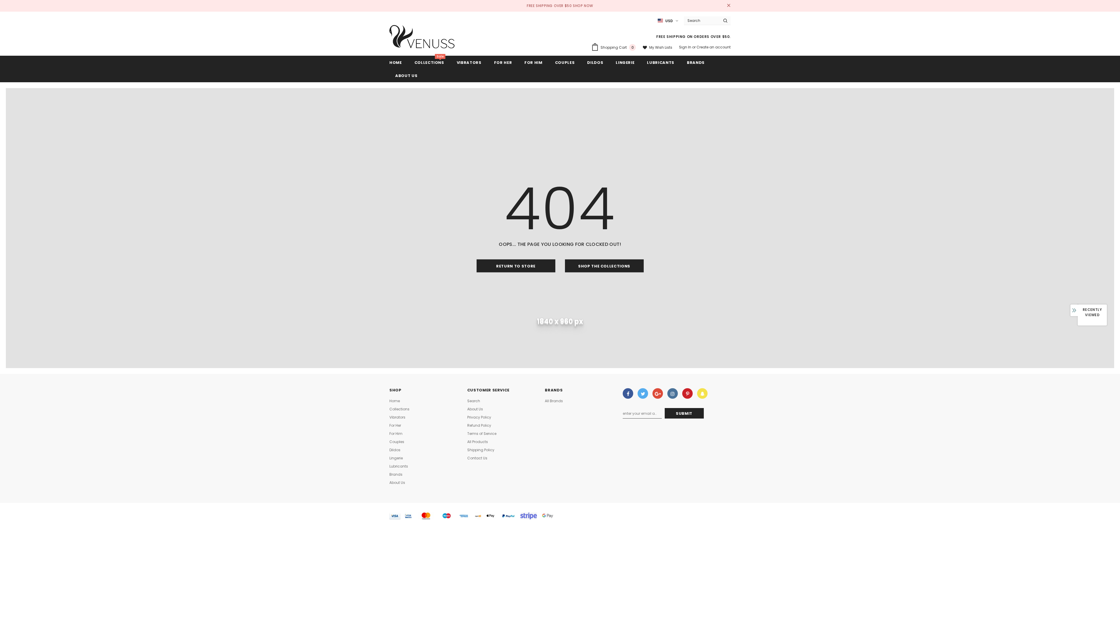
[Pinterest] (687, 393)
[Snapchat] (702, 393)
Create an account (713, 47)
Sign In (685, 47)
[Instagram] (672, 393)
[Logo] (422, 38)
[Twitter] (643, 393)
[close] (729, 6)
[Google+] (657, 393)
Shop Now (583, 5)
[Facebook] (628, 393)
